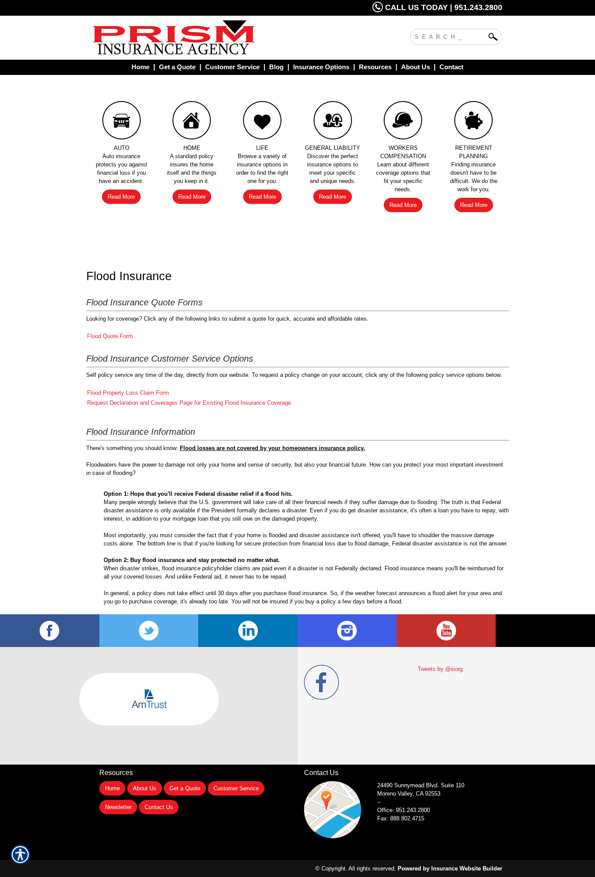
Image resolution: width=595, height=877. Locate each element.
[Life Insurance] (262, 122)
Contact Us (159, 807)
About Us (144, 788)
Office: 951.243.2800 (403, 810)
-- (379, 802)
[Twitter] (149, 630)
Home (112, 788)
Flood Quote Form (110, 336)
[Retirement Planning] (473, 122)
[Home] (209, 37)
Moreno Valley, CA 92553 (408, 793)
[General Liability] (333, 122)
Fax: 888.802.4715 (400, 818)
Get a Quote (184, 788)
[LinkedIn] (248, 630)
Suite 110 (421, 785)
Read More (121, 196)
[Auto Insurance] (121, 122)
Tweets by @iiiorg (440, 669)
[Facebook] (50, 630)
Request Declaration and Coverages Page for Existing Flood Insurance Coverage (189, 403)
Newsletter (118, 807)
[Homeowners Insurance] (192, 122)
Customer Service (236, 788)
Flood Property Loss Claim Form (128, 392)
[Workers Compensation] (403, 122)
